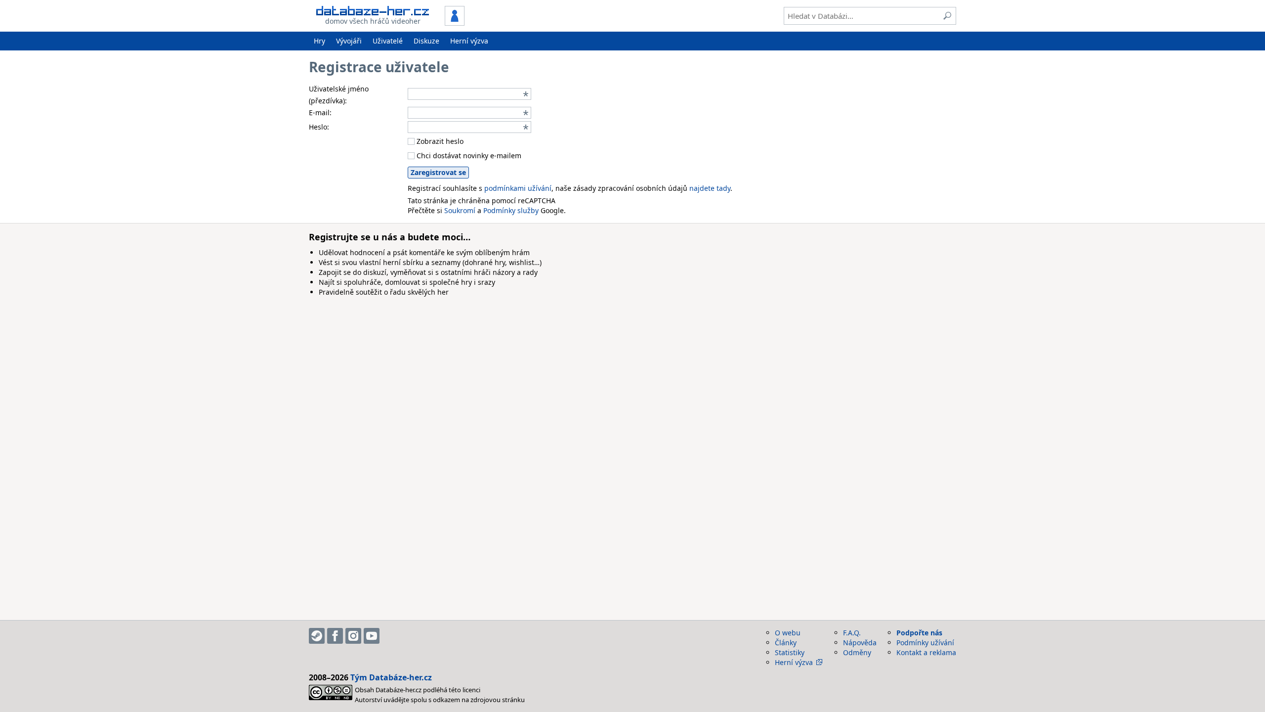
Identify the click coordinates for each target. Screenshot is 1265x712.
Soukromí (459, 210)
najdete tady (709, 188)
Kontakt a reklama (926, 652)
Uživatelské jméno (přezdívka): (339, 94)
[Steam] (317, 636)
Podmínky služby (511, 210)
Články (786, 642)
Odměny (857, 652)
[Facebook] (335, 636)
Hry (319, 40)
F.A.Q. (852, 632)
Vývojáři (349, 40)
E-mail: (320, 112)
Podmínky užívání (925, 642)
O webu (788, 632)
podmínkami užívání (517, 188)
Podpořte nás (919, 632)
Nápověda (860, 642)
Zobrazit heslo (439, 141)
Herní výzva (469, 40)
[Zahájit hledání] (947, 16)
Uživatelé (388, 40)
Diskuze (426, 40)
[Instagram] (353, 636)
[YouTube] (372, 636)
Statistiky (789, 652)
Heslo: (319, 127)
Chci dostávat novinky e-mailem (468, 155)
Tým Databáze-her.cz (391, 677)
